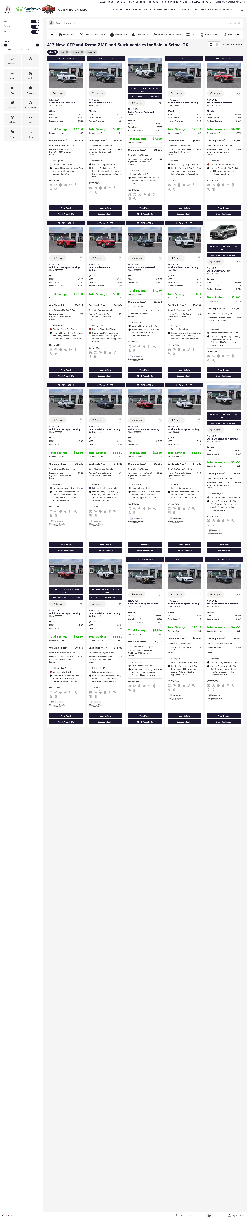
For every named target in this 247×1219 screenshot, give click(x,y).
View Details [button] (66, 208)
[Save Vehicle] (81, 93)
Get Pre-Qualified (188, 9)
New (5, 21)
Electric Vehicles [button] (143, 10)
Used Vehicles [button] (165, 10)
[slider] (5, 45)
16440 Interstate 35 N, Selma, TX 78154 (187, 1)
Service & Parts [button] (209, 10)
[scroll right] (238, 34)
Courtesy (7, 26)
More (226, 10)
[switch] (21, 21)
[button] (241, 9)
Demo (6, 31)
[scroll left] (51, 34)
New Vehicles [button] (120, 10)
